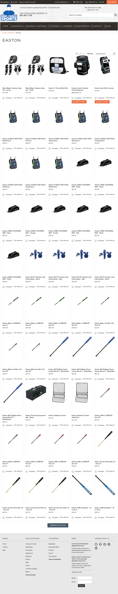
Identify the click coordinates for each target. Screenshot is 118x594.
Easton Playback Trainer (57, 415)
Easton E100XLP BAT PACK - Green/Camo (59, 140)
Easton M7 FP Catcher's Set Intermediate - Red (81, 278)
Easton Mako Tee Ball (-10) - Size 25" (12, 370)
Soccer (68, 26)
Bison (27, 562)
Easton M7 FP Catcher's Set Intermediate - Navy (58, 278)
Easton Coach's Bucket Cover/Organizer (80, 89)
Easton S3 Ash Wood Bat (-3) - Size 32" (13, 509)
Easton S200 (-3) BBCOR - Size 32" (35, 462)
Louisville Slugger (31, 569)
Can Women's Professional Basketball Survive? (80, 545)
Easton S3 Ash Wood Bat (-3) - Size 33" (36, 509)
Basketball (18, 26)
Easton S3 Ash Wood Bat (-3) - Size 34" (59, 509)
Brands (11, 33)
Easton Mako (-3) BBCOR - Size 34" (81, 324)
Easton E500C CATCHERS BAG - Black (81, 186)
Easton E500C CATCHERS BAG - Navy (12, 232)
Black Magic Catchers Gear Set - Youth (35, 89)
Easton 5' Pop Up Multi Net (58, 88)
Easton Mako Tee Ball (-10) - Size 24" (104, 324)
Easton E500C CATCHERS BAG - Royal (104, 232)
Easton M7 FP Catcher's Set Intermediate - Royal (104, 278)
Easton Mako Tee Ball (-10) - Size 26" (35, 370)
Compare (9, 98)
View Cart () (96, 2)
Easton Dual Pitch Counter (104, 88)
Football (56, 26)
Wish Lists (79, 2)
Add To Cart (80, 102)
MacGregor (29, 547)
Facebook (100, 544)
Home (4, 33)
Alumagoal (29, 550)
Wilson (28, 572)
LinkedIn (96, 548)
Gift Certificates (4, 2)
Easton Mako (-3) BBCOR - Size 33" (58, 324)
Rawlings (28, 556)
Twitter (96, 544)
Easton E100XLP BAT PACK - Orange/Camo (105, 140)
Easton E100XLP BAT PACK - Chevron (36, 140)
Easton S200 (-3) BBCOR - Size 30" (104, 416)
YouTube (109, 544)
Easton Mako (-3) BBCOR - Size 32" (35, 324)
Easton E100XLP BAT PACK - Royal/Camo (36, 186)
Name (74, 578)
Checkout (112, 2)
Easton (28, 559)
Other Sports (82, 26)
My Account (14, 2)
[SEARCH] (116, 15)
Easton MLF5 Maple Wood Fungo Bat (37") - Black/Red (104, 370)
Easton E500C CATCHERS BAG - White (12, 278)
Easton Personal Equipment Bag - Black (36, 416)
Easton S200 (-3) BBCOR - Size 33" (58, 462)
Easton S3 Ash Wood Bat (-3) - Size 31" (105, 462)
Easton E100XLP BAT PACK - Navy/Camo (82, 140)
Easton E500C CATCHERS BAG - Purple (58, 232)
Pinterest (104, 544)
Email (73, 582)
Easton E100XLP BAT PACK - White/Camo (59, 186)
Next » (83, 53)
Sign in (21, 2)
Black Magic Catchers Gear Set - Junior (12, 89)
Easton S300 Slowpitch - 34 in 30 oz (104, 509)
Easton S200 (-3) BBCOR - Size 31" (12, 462)
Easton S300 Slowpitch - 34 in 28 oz (81, 509)
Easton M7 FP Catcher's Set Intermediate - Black (35, 278)
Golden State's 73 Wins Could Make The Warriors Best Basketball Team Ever (81, 559)
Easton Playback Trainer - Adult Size (81, 416)
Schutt (28, 565)
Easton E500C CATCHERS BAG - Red (81, 232)
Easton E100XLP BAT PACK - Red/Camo (13, 186)
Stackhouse (29, 553)
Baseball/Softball (37, 26)
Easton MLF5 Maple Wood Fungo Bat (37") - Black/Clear (59, 370)
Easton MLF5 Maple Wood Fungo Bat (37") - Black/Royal (12, 417)
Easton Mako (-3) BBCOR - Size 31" (12, 324)
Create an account (30, 2)
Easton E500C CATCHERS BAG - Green (104, 186)
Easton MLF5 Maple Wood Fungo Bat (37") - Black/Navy (82, 370)
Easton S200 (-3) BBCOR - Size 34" (81, 462)
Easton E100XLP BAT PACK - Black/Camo (13, 140)
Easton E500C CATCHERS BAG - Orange (35, 232)
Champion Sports (31, 544)
